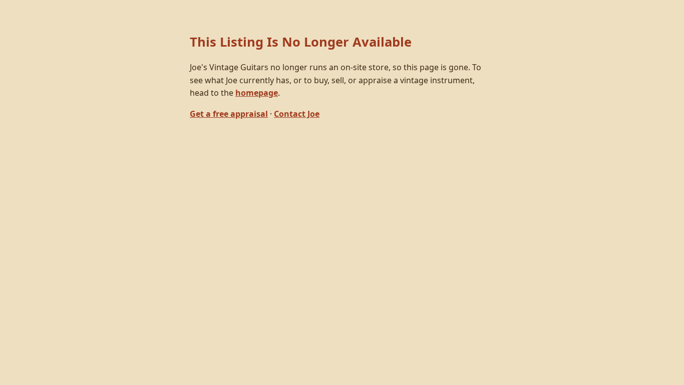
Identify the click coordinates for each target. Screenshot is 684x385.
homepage (256, 92)
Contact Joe (296, 113)
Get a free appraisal (229, 113)
